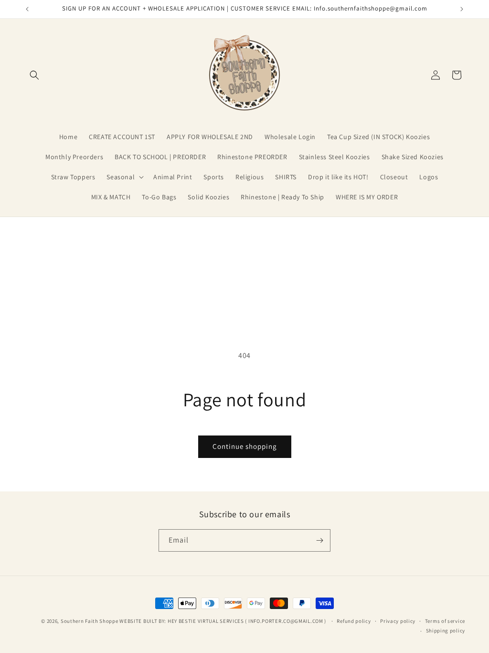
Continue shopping (245, 446)
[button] (34, 75)
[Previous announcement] (27, 9)
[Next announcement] (461, 9)
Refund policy (354, 621)
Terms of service (445, 621)
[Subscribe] (319, 540)
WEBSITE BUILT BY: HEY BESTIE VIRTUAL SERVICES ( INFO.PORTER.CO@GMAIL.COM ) (223, 621)
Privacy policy (397, 621)
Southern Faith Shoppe (89, 621)
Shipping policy (446, 630)
